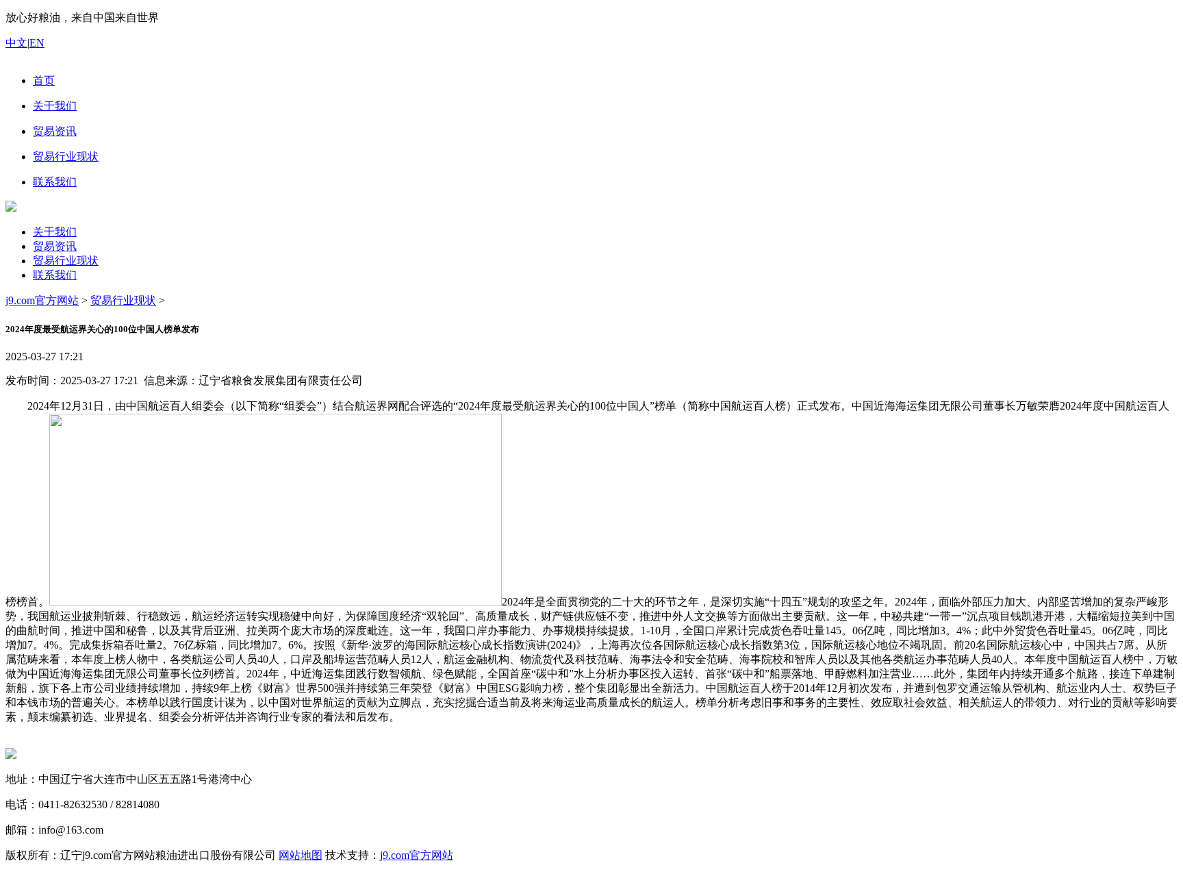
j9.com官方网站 (42, 300)
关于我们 (55, 232)
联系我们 (55, 275)
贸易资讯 (55, 246)
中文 (16, 43)
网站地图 (300, 855)
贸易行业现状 (66, 260)
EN (36, 43)
